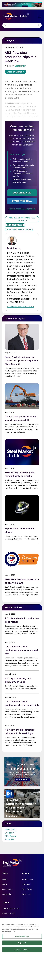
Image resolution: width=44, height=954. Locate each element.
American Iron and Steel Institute (22, 219)
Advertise (9, 839)
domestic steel (15, 225)
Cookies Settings (22, 936)
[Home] (19, 16)
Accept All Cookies (22, 949)
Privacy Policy (8, 913)
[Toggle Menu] (39, 16)
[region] (22, 936)
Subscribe (6, 894)
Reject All (22, 943)
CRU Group (10, 836)
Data (4, 884)
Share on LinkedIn (15, 72)
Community (7, 889)
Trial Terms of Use (10, 908)
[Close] (41, 921)
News (4, 879)
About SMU (10, 829)
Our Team (9, 833)
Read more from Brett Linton (20, 306)
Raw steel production (19, 229)
